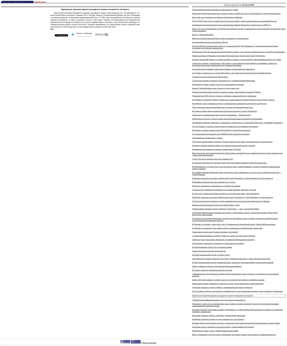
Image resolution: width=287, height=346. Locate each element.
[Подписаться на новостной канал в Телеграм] (84, 36)
